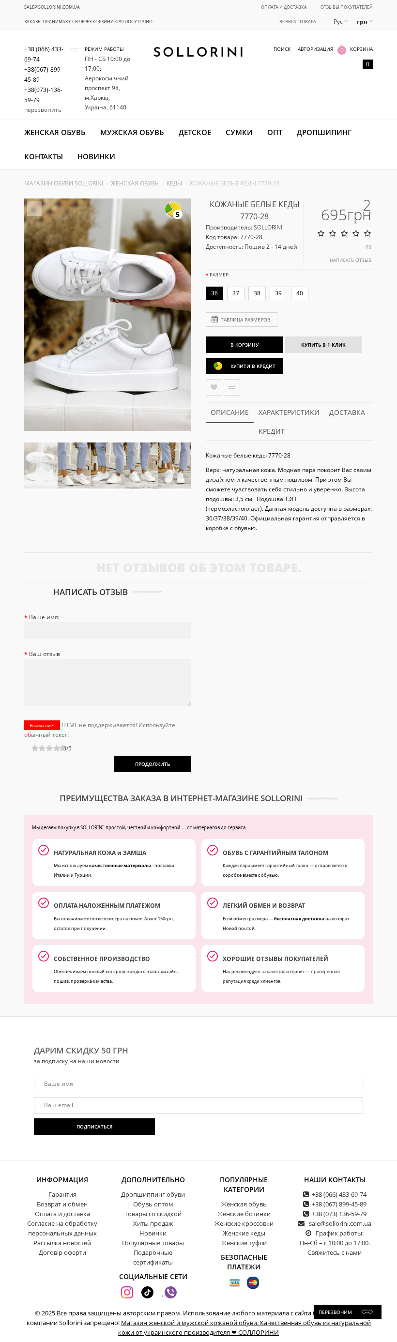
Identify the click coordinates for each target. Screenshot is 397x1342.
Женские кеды (244, 1233)
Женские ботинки (244, 1213)
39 (278, 293)
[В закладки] (214, 387)
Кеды (174, 183)
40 (299, 293)
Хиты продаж (153, 1223)
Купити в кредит (252, 366)
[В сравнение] (232, 387)
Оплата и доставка (284, 7)
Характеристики (289, 412)
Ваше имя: (44, 617)
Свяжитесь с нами (334, 1252)
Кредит (272, 431)
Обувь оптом (153, 1204)
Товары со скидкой (153, 1213)
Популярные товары (153, 1242)
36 (214, 293)
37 (235, 293)
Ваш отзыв (44, 654)
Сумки (239, 132)
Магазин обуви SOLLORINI (63, 183)
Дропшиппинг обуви (153, 1194)
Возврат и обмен (62, 1204)
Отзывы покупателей (347, 7)
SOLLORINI (268, 227)
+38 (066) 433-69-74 (339, 1194)
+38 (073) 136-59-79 (339, 1213)
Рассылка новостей (62, 1242)
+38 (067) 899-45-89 (339, 1204)
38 (257, 293)
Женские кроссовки (244, 1223)
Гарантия (62, 1194)
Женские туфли (244, 1242)
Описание (230, 412)
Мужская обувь (132, 132)
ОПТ (274, 132)
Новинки (96, 156)
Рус (339, 21)
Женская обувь (55, 132)
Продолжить (152, 764)
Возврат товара (297, 21)
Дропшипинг (324, 132)
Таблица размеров (245, 319)
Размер (219, 274)
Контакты (43, 156)
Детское (195, 132)
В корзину (244, 344)
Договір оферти (62, 1252)
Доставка (347, 412)
